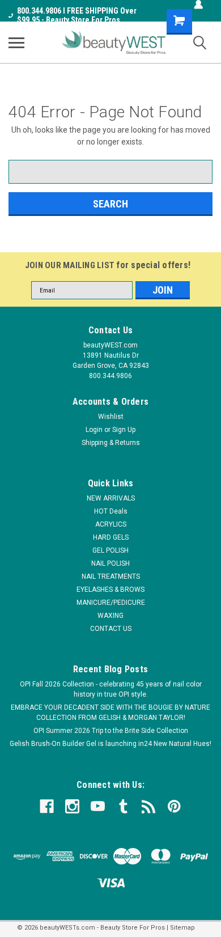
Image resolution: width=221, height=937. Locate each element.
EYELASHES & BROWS (110, 589)
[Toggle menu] (16, 42)
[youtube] (98, 806)
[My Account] (198, 4)
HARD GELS (111, 537)
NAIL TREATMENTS (111, 576)
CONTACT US (110, 629)
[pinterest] (174, 806)
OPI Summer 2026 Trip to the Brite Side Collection (110, 731)
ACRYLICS (110, 524)
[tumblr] (123, 806)
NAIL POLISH (110, 563)
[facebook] (47, 806)
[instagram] (72, 806)
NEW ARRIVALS (111, 498)
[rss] (149, 806)
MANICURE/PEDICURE (110, 603)
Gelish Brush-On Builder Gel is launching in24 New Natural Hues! (110, 744)
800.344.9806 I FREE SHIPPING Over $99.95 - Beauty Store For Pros (77, 15)
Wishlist (111, 417)
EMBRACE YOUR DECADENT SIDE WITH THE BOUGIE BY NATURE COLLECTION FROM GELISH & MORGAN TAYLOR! (110, 712)
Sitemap (182, 927)
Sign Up (123, 430)
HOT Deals (111, 511)
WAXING (110, 616)
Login (94, 430)
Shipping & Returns (111, 443)
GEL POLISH (110, 550)
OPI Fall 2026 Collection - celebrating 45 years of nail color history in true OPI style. (111, 689)
